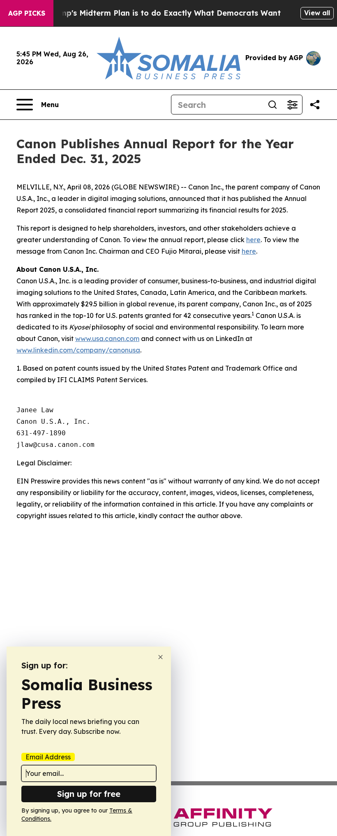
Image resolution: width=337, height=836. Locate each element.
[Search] (272, 104)
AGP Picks (26, 13)
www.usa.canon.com (107, 338)
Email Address (48, 757)
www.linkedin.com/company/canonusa (78, 350)
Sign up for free (88, 794)
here (253, 240)
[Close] (160, 657)
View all (317, 13)
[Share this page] (315, 104)
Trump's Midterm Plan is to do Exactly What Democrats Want (164, 13)
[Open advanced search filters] (292, 104)
